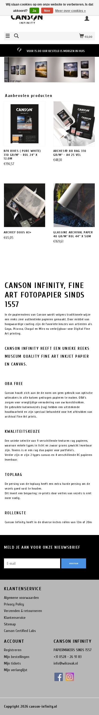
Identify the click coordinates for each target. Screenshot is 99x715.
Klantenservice (15, 617)
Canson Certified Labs (20, 631)
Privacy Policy (14, 604)
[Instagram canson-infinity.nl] (69, 677)
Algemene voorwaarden (21, 597)
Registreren (12, 650)
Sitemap (10, 624)
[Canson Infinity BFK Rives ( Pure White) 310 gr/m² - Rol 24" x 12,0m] (24, 123)
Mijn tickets (12, 663)
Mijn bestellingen (16, 657)
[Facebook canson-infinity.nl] (58, 677)
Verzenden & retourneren (23, 611)
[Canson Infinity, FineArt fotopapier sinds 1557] (27, 20)
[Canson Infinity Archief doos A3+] (24, 205)
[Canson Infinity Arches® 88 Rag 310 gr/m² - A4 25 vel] (74, 123)
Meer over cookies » (70, 11)
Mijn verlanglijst (15, 670)
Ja (34, 11)
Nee (47, 11)
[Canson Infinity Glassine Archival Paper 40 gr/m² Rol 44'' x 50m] (74, 205)
